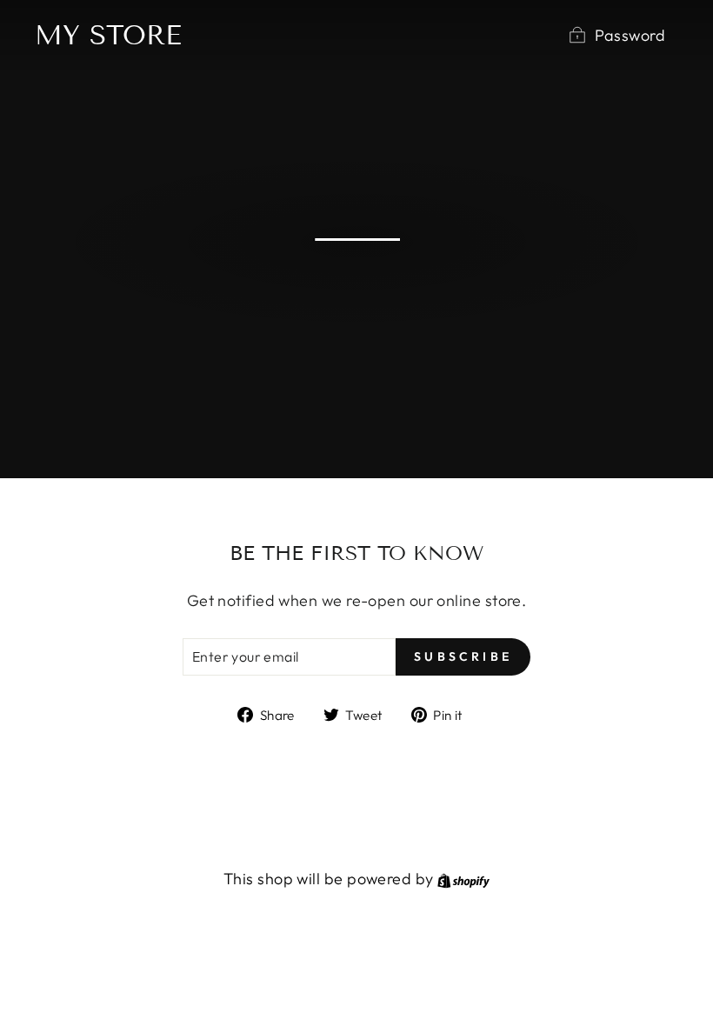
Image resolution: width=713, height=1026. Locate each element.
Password (630, 35)
